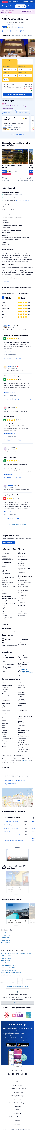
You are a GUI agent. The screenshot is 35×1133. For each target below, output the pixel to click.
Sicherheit (18, 1120)
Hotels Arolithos (5, 938)
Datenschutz (17, 1099)
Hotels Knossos (5, 940)
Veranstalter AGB (17, 1092)
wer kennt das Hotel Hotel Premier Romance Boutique (16, 953)
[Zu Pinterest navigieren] (21, 1074)
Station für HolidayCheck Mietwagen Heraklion (27, 671)
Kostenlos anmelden (26, 11)
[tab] (10, 62)
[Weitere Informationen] (25, 90)
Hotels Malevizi (5, 935)
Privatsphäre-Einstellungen (17, 1103)
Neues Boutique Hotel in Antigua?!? (11, 972)
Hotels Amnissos (6, 942)
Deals (4, 1)
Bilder (24, 35)
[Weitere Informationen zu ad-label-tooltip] (19, 847)
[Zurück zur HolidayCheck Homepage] (6, 6)
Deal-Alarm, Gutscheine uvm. (17, 1089)
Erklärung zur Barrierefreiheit (17, 1117)
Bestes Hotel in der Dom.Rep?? (10, 970)
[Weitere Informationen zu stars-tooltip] (30, 19)
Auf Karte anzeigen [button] (8, 24)
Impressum (17, 1124)
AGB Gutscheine (17, 1113)
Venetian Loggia (9, 825)
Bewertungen (16, 35)
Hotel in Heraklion (6, 956)
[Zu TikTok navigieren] (17, 1074)
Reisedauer (6, 72)
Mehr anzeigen (6, 281)
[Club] (11, 12)
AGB (17, 1110)
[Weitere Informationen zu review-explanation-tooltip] (22, 27)
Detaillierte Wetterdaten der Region (17, 986)
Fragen (30, 35)
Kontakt (25, 1)
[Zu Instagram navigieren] (13, 1074)
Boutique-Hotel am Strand (8, 965)
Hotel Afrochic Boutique (8, 963)
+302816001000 (12, 784)
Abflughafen (6, 66)
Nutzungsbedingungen (17, 1096)
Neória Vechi (7, 831)
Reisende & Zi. (22, 72)
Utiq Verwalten (17, 1106)
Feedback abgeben (17, 1003)
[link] (28, 6)
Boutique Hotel (5, 960)
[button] (14, 48)
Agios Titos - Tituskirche (11, 828)
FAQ (17, 1081)
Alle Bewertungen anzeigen (17, 524)
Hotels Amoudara (6, 933)
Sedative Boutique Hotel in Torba (10, 975)
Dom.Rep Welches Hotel (8, 968)
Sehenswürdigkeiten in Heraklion (13, 840)
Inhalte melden (17, 1085)
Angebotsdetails (25, 760)
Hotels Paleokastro (6, 945)
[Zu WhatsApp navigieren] (25, 1074)
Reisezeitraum (22, 66)
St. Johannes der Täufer (11, 821)
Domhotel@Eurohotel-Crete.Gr (16, 780)
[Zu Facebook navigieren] (9, 1074)
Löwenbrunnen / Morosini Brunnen (13, 835)
